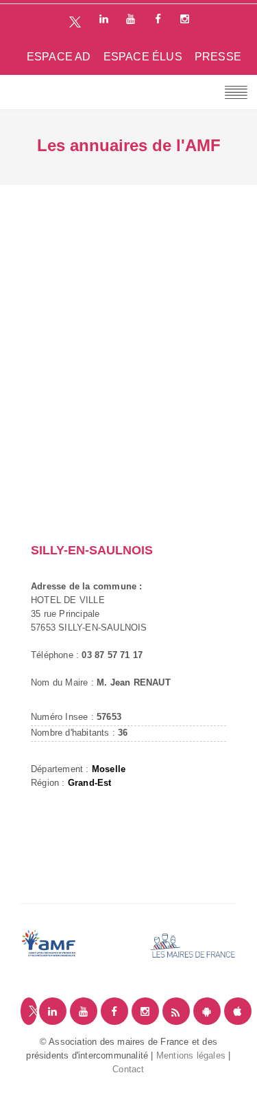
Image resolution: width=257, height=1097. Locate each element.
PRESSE (218, 57)
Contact (128, 1069)
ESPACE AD (59, 57)
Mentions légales (190, 1055)
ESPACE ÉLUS (142, 57)
